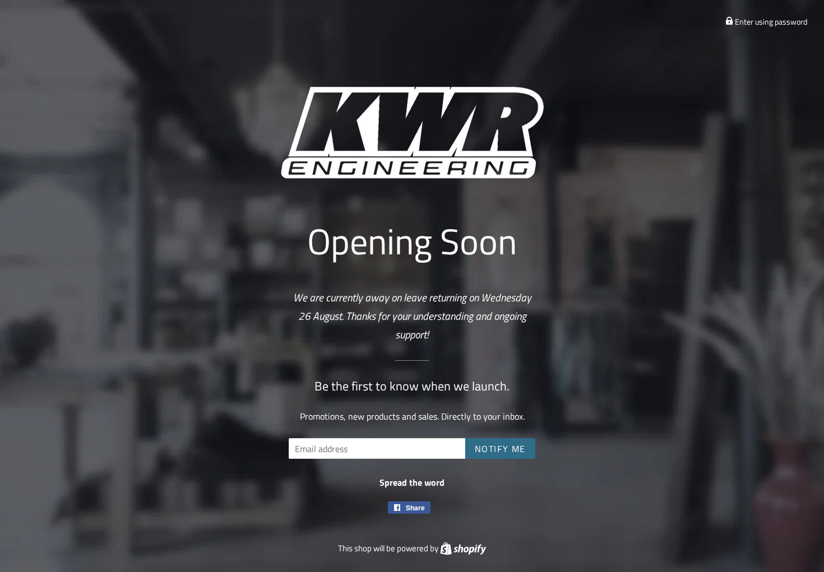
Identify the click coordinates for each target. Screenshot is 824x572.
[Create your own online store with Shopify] (463, 548)
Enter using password (770, 21)
